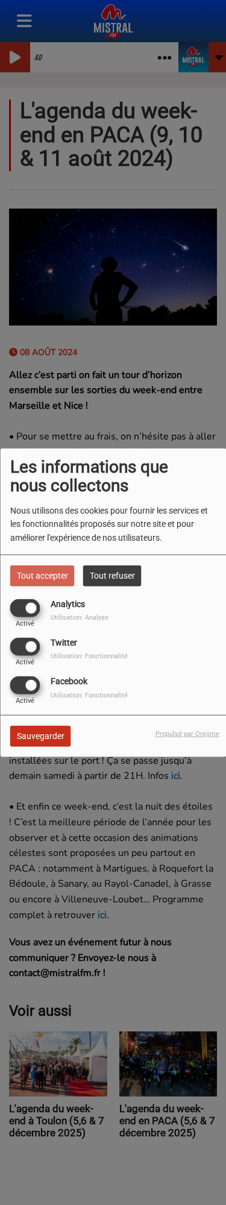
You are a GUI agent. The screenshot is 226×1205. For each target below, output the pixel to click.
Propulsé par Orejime (187, 734)
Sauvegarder (40, 736)
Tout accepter (42, 575)
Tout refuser (112, 575)
